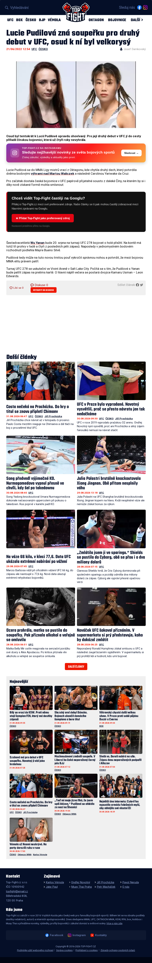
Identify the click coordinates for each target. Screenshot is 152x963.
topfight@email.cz (17, 891)
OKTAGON (96, 20)
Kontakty (101, 935)
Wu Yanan (37, 243)
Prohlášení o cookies (86, 950)
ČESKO (31, 20)
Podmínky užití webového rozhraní (35, 950)
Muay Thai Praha (81, 886)
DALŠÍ (135, 20)
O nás (125, 886)
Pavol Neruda (130, 882)
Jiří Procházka (53, 416)
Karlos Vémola (40, 854)
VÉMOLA (54, 20)
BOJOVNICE (117, 20)
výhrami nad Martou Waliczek (52, 173)
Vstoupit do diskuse (43, 290)
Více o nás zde (114, 923)
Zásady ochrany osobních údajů (117, 950)
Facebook (56, 935)
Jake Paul (52, 886)
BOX (19, 20)
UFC (10, 20)
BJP (42, 20)
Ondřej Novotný (80, 882)
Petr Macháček (106, 886)
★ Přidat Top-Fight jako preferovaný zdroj (43, 218)
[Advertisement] (76, 325)
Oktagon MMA (69, 814)
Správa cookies (64, 950)
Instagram (79, 935)
